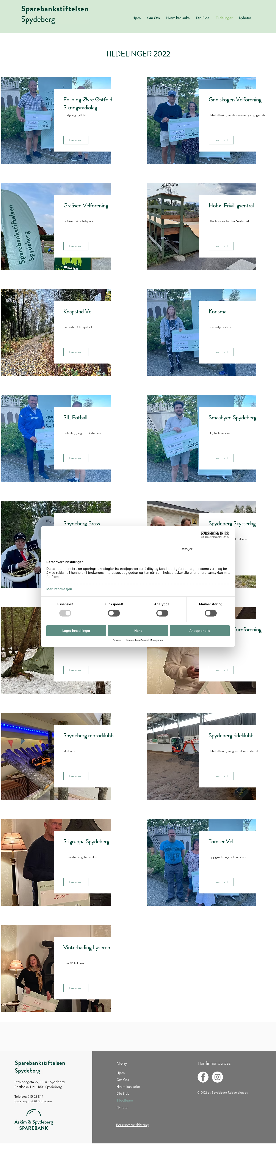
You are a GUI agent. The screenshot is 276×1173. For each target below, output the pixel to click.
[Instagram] (217, 1077)
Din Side (123, 1093)
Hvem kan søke (128, 1086)
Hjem (120, 1073)
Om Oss (122, 1080)
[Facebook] (203, 1077)
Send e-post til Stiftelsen (33, 1101)
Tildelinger (124, 1100)
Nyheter (122, 1107)
